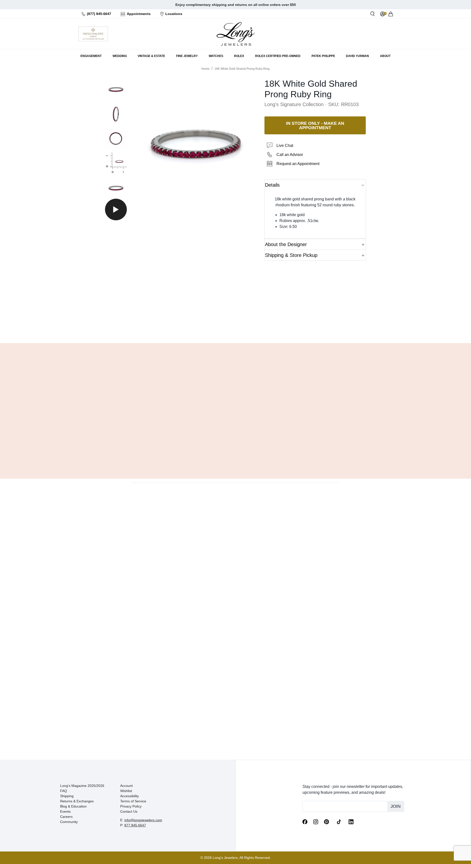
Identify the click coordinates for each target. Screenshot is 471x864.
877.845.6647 (135, 825)
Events (65, 811)
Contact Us (128, 811)
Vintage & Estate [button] (151, 56)
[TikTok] (339, 821)
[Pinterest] (326, 821)
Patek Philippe (323, 56)
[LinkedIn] (351, 821)
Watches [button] (216, 56)
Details (272, 185)
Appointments (139, 14)
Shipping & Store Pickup (291, 255)
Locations (173, 14)
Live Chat (284, 145)
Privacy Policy (131, 806)
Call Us (200, 327)
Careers (66, 817)
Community (69, 822)
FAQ (63, 791)
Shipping (67, 796)
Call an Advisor (289, 155)
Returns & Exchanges (77, 801)
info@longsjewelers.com (143, 820)
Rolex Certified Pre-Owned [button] (278, 56)
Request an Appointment (297, 164)
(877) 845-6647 (99, 14)
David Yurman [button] (357, 56)
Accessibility (129, 796)
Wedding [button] (120, 56)
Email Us (235, 327)
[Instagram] (315, 821)
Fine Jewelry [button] (187, 56)
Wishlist (126, 791)
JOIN (396, 806)
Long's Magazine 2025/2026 (82, 786)
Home (205, 68)
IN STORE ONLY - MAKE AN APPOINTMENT (315, 125)
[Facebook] (304, 821)
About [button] (385, 56)
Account (126, 786)
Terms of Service (133, 801)
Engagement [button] (91, 56)
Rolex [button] (239, 56)
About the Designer (286, 244)
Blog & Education (73, 806)
